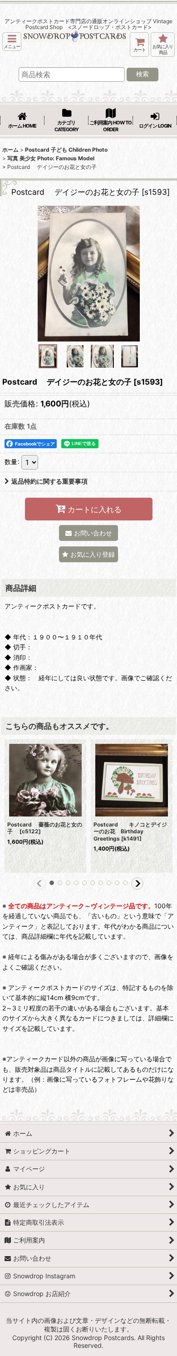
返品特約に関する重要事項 (49, 481)
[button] (11, 41)
